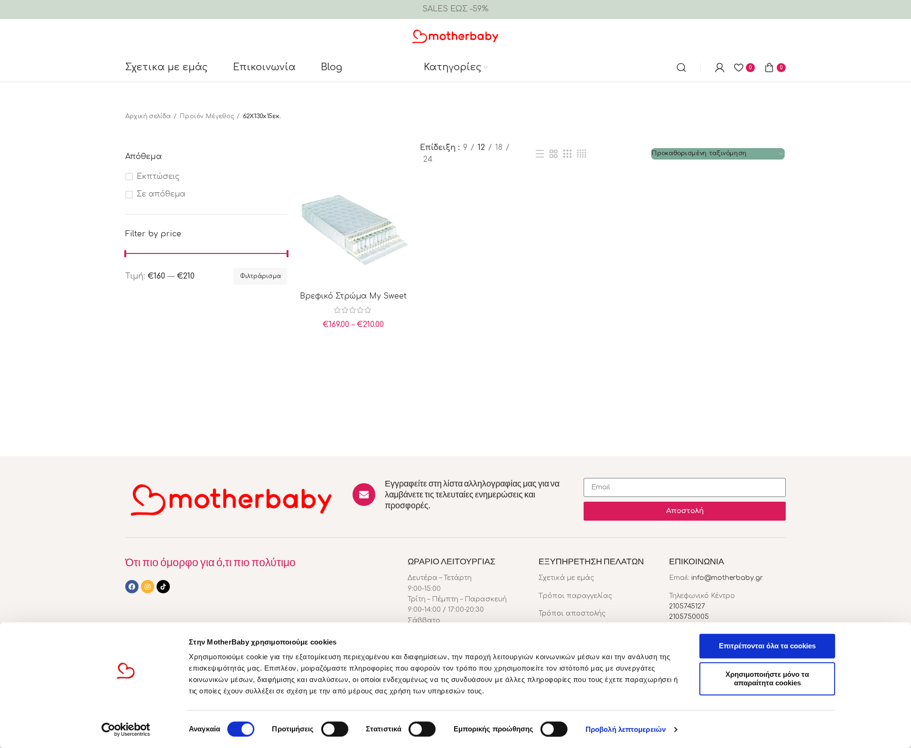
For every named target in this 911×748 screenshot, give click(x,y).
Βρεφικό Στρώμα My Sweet (353, 296)
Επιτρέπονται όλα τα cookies (767, 646)
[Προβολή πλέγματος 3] (567, 154)
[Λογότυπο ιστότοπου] (456, 35)
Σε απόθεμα (161, 194)
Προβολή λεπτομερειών (626, 729)
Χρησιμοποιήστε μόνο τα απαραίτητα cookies (767, 678)
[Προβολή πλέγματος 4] (581, 154)
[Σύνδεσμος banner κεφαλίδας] (455, 9)
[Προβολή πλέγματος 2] (553, 154)
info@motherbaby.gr (727, 577)
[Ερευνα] (681, 67)
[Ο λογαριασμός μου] (719, 67)
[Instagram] (147, 586)
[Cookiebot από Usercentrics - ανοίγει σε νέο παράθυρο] (125, 729)
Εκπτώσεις (158, 176)
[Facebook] (132, 586)
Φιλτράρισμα (260, 276)
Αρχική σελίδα (148, 116)
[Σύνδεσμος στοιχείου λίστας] (597, 578)
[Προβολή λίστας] (539, 154)
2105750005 (689, 616)
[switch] (334, 729)
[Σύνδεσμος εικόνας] (231, 499)
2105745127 (687, 606)
